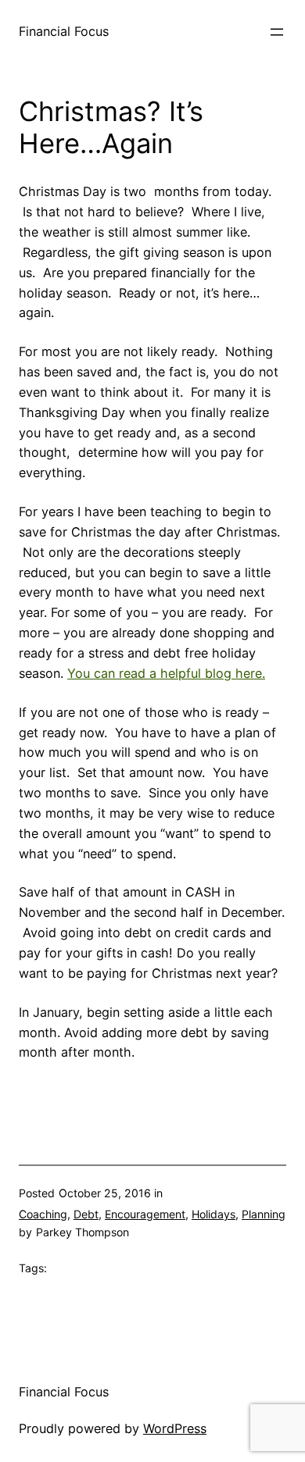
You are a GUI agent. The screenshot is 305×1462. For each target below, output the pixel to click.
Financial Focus (64, 31)
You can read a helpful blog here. (166, 673)
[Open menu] (276, 32)
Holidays (213, 1214)
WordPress (174, 1428)
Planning (263, 1214)
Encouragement (145, 1214)
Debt (86, 1214)
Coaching (43, 1214)
